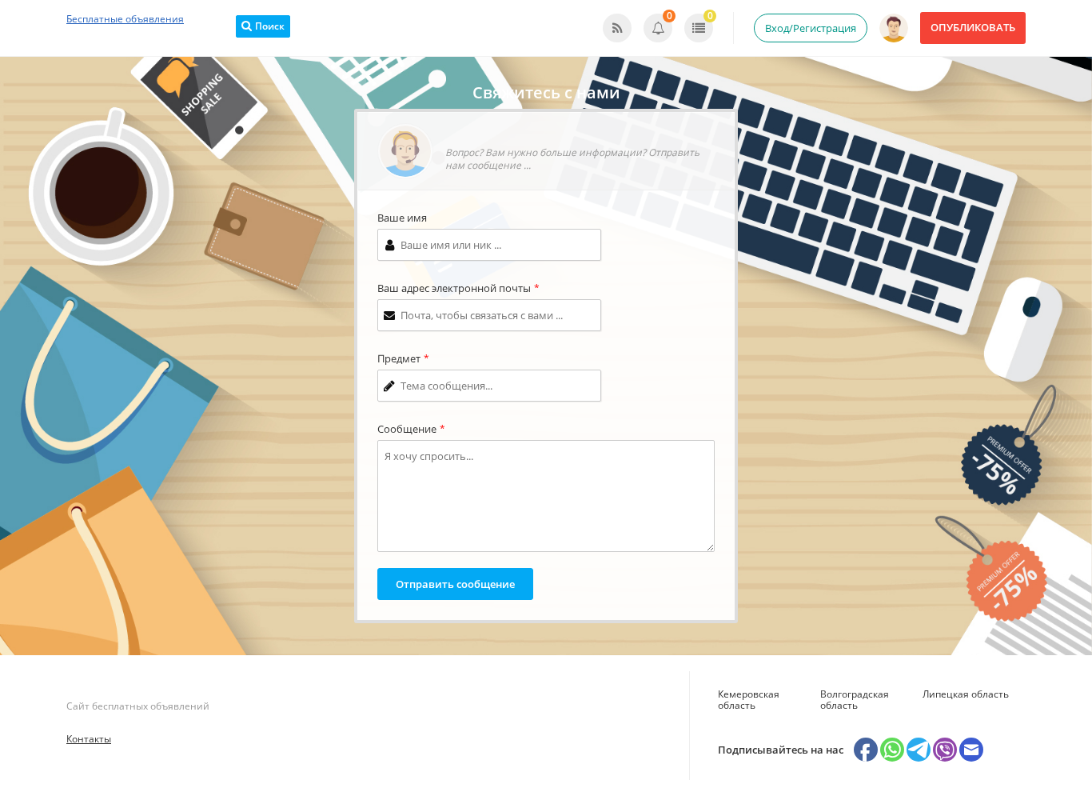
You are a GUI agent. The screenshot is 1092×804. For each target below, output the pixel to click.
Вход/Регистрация (810, 28)
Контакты (88, 739)
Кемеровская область (748, 699)
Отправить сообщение (455, 584)
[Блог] (617, 28)
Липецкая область (966, 694)
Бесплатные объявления (125, 19)
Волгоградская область (854, 699)
